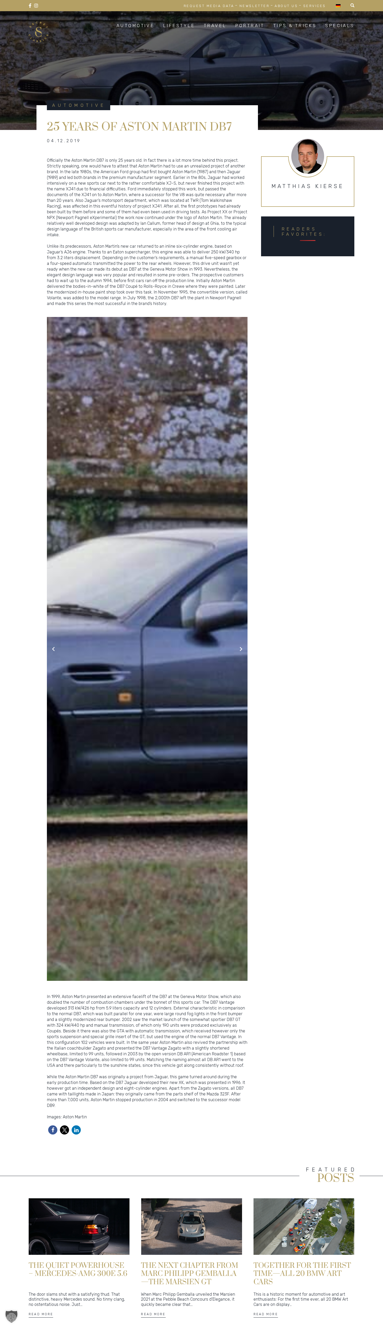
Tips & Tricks (294, 25)
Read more (41, 1314)
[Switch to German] (338, 5)
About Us (286, 6)
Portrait (249, 25)
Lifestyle (179, 25)
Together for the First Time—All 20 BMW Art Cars (302, 1273)
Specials (339, 25)
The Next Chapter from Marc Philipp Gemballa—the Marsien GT (189, 1273)
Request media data (209, 6)
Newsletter (254, 6)
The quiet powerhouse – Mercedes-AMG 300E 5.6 (78, 1270)
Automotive (135, 25)
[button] (52, 1129)
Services (314, 6)
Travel (215, 25)
